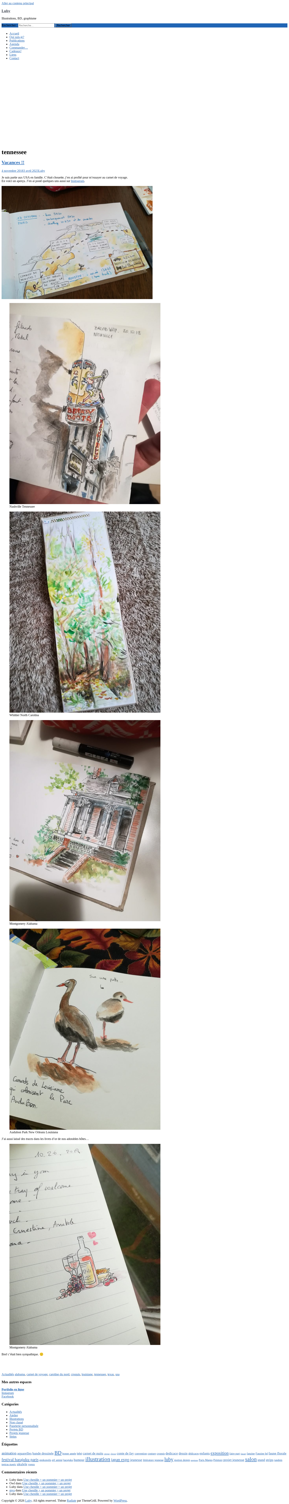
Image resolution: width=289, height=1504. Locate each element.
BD (58, 1453)
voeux (31, 1464)
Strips (13, 1436)
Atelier (13, 1415)
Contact (14, 58)
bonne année (69, 1453)
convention (141, 1453)
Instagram (8, 1393)
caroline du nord (59, 1374)
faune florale (277, 1453)
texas (111, 1374)
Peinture (218, 1460)
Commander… (18, 47)
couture (152, 1453)
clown (113, 1454)
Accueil (14, 33)
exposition (220, 1453)
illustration (97, 1459)
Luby (6, 11)
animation (9, 1453)
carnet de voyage (37, 1374)
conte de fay (125, 1453)
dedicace (172, 1453)
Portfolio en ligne (13, 1389)
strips (269, 1460)
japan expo (120, 1459)
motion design (182, 1460)
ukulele (22, 1464)
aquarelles (24, 1453)
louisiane (87, 1374)
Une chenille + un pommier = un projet (47, 1479)
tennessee (100, 1374)
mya (12, 1490)
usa (117, 1374)
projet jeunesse (233, 1460)
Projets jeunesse (19, 1433)
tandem (278, 1460)
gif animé (57, 1460)
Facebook (8, 1396)
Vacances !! (13, 162)
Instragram (77, 181)
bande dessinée (43, 1453)
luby (168, 1459)
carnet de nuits (93, 1453)
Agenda (14, 44)
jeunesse (136, 1460)
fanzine (251, 1453)
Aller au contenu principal (18, 3)
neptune (194, 1460)
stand (261, 1460)
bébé (79, 1453)
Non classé (16, 1422)
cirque (107, 1454)
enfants (205, 1453)
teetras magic (9, 1464)
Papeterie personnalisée (23, 1426)
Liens (12, 54)
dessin (183, 1453)
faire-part (234, 1453)
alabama (20, 1374)
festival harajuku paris (20, 1459)
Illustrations (16, 1419)
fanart (243, 1454)
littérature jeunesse (153, 1460)
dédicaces (193, 1453)
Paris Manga (206, 1460)
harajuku (68, 1460)
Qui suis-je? (16, 37)
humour (79, 1460)
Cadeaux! (15, 51)
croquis (75, 1374)
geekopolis (45, 1460)
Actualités (8, 1374)
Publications (17, 40)
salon (251, 1459)
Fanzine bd (262, 1453)
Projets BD (16, 1429)
